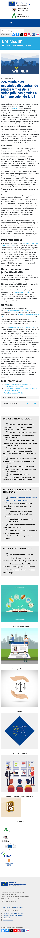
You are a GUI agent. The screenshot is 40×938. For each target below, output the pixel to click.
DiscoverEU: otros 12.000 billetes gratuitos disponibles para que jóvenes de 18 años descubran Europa (19, 469)
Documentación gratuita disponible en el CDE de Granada (20, 531)
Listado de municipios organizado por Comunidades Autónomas (17, 385)
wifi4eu (14, 398)
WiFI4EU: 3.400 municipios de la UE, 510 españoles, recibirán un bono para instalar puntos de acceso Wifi (20, 443)
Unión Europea (17, 46)
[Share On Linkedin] (35, 403)
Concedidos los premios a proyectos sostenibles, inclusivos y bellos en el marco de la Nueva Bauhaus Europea (19, 477)
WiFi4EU (15, 108)
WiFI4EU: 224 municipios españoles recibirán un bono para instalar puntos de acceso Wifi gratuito (20, 435)
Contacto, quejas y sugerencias (13, 915)
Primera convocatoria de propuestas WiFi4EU (20, 389)
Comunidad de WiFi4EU (23, 292)
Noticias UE (29, 46)
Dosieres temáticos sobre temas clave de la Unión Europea (19, 526)
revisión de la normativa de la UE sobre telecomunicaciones (20, 316)
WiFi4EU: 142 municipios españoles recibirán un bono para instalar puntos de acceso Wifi (19, 461)
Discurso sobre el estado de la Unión (16, 310)
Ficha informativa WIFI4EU (13, 393)
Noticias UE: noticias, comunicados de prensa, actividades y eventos (20, 499)
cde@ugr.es (6, 907)
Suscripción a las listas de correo (13, 913)
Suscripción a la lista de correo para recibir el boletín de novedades (18, 520)
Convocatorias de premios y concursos (17, 537)
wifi (18, 398)
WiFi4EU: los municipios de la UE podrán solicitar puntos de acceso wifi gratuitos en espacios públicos (18, 427)
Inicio (8, 46)
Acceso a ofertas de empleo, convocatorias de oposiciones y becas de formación (18, 513)
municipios (22, 398)
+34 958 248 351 (18, 907)
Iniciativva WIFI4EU (11, 391)
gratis (9, 398)
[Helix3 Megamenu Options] (11, 23)
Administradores (8, 920)
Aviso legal (6, 918)
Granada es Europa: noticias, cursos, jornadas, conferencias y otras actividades (17, 505)
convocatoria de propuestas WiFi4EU (22, 327)
